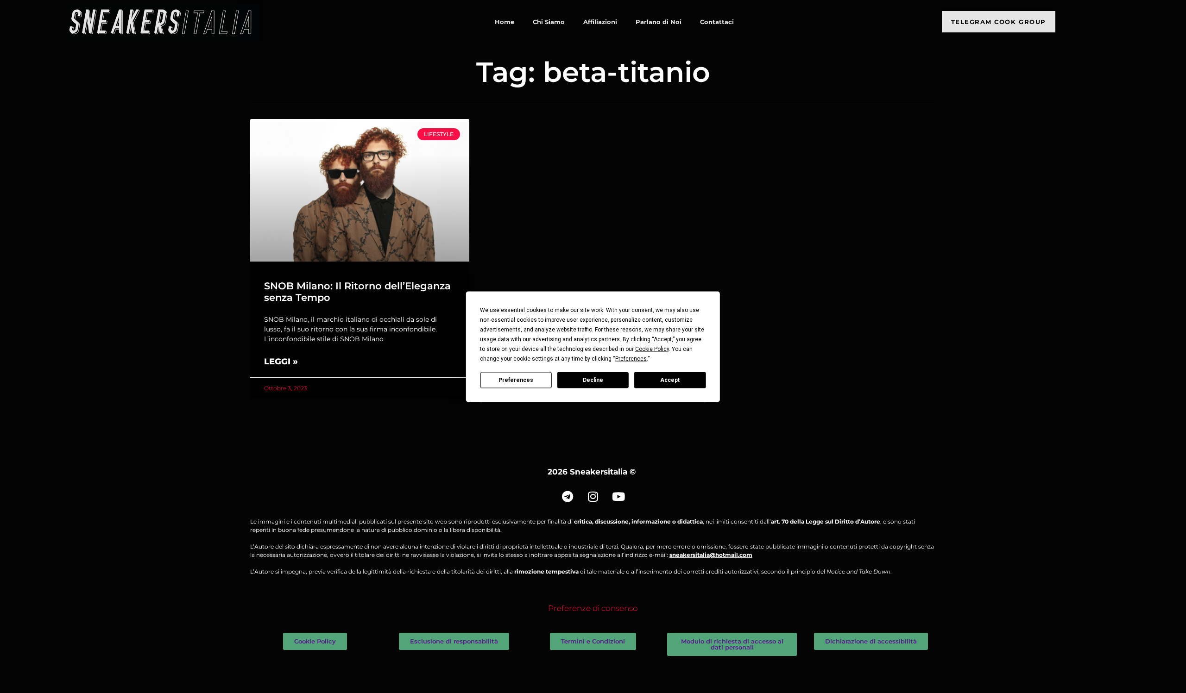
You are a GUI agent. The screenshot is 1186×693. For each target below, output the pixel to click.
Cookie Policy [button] (652, 348)
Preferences (515, 380)
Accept (670, 380)
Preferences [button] (631, 358)
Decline (593, 380)
